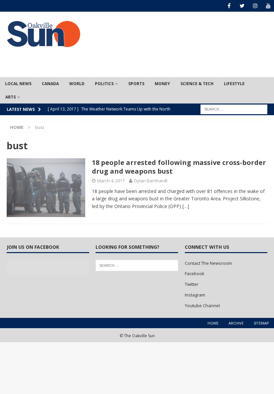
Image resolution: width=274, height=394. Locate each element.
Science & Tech (197, 83)
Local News (18, 83)
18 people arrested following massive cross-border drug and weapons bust (179, 167)
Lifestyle (234, 83)
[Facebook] (229, 6)
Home (213, 323)
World (77, 83)
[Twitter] (242, 6)
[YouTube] (268, 6)
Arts (10, 97)
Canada (50, 83)
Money (162, 83)
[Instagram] (255, 6)
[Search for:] (233, 109)
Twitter (191, 284)
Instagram (195, 295)
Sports (136, 83)
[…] (185, 206)
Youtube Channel (202, 306)
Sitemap (261, 323)
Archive (236, 323)
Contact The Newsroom (208, 263)
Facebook (194, 273)
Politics (104, 83)
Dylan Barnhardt (150, 181)
